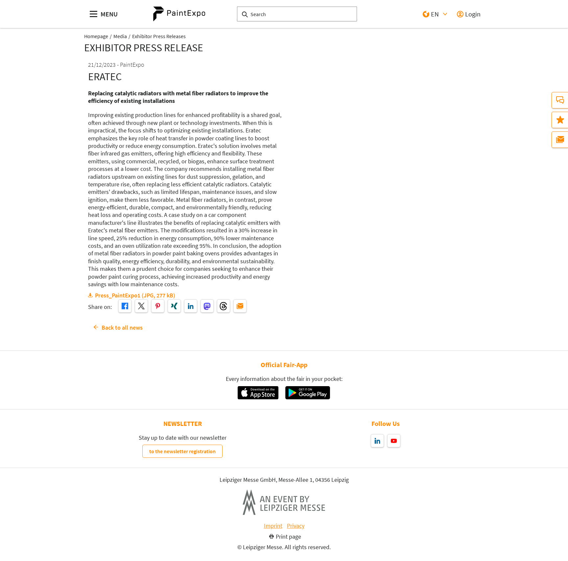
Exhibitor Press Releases (159, 36)
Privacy (295, 525)
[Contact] (560, 100)
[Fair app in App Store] (258, 392)
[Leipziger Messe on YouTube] (393, 440)
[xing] (174, 306)
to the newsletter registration (182, 451)
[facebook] (124, 306)
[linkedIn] (190, 306)
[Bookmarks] (560, 120)
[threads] (223, 306)
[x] (141, 306)
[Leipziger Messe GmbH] (284, 502)
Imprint (273, 525)
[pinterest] (157, 306)
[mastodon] (207, 306)
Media (120, 36)
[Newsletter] (560, 139)
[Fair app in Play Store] (307, 392)
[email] (240, 306)
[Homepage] (179, 14)
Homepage (96, 36)
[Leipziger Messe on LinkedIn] (377, 440)
